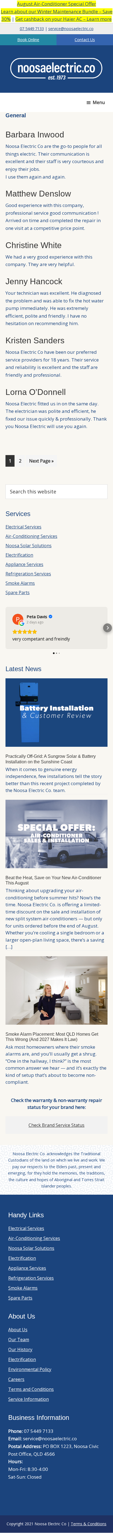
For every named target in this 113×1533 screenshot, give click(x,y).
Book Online (28, 39)
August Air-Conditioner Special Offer (56, 4)
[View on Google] (17, 619)
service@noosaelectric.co (71, 28)
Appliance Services (24, 564)
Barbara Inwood (34, 134)
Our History (20, 1349)
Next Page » (41, 462)
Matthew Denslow (38, 193)
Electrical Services (23, 527)
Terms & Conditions (88, 1523)
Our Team (18, 1340)
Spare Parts (17, 592)
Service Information (28, 1399)
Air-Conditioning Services (31, 536)
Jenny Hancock (33, 281)
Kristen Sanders (34, 340)
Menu (99, 102)
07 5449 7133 (32, 28)
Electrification (19, 555)
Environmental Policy (29, 1369)
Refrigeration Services (28, 574)
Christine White (33, 245)
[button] (5, 627)
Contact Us (85, 39)
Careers (16, 1379)
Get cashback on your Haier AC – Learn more (63, 19)
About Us (17, 1330)
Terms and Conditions (31, 1389)
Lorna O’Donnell (35, 392)
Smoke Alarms (20, 583)
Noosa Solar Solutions (28, 546)
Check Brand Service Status (56, 1125)
